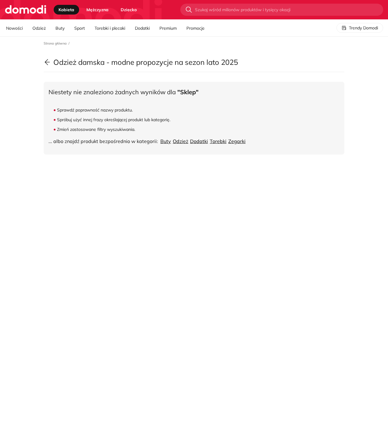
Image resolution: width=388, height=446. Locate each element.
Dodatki (142, 28)
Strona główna (55, 43)
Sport (79, 28)
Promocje (195, 28)
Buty (60, 28)
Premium (168, 28)
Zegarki (237, 141)
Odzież (39, 28)
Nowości (14, 28)
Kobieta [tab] (66, 9)
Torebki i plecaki (110, 28)
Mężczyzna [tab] (97, 9)
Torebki (218, 141)
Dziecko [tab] (129, 9)
